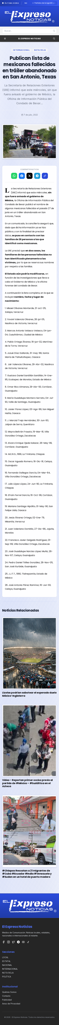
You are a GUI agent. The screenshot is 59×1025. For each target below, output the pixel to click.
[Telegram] (18, 942)
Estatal (6, 961)
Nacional (7, 965)
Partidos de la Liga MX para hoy (26, 3)
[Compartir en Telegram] (37, 176)
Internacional (21, 50)
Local (5, 957)
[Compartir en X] (29, 176)
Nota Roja (40, 50)
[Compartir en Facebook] (22, 176)
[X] (13, 942)
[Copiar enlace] (45, 176)
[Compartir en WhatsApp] (14, 176)
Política (6, 976)
